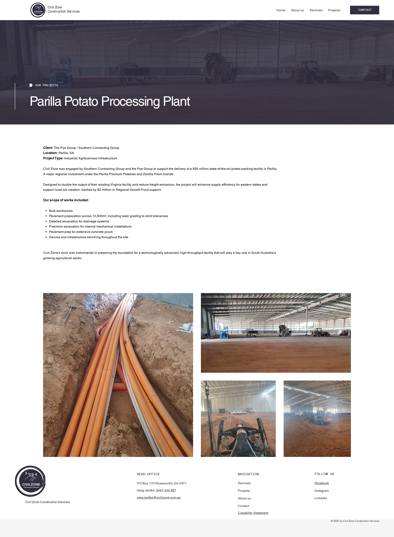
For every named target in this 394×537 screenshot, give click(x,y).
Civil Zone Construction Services (64, 9)
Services (244, 483)
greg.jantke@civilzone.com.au (159, 497)
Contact (243, 506)
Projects (244, 491)
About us (244, 498)
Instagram (322, 491)
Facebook (322, 483)
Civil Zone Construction (41, 502)
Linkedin (321, 498)
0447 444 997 (166, 490)
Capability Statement (253, 513)
